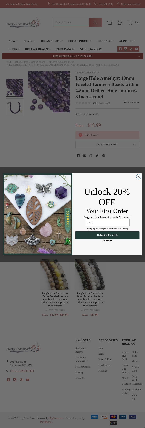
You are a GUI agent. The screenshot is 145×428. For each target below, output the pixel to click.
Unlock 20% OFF (107, 235)
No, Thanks (107, 240)
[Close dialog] (138, 176)
